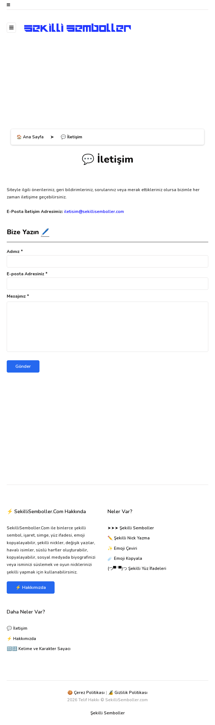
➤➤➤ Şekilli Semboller (131, 528)
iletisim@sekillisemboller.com (94, 211)
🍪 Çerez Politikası (86, 692)
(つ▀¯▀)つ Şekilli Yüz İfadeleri (137, 568)
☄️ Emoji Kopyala (125, 558)
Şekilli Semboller (107, 713)
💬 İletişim (17, 628)
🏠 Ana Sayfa (30, 137)
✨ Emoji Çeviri (122, 548)
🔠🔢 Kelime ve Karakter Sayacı (39, 648)
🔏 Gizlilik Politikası (128, 692)
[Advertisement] (107, 84)
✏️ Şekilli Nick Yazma (129, 538)
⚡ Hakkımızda (30, 587)
